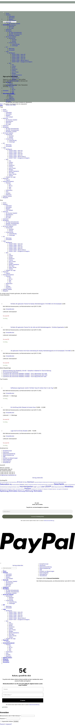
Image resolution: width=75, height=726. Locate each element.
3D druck (20, 482)
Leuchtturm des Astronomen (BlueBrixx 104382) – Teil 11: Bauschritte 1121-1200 (25, 373)
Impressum (6, 452)
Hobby (18, 486)
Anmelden (16, 721)
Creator (14, 66)
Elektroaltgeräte (7, 459)
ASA (13, 91)
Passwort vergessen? (6, 724)
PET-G (13, 89)
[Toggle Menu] (3, 12)
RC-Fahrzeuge (39, 489)
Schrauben (12, 50)
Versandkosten (10, 309)
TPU (13, 92)
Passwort (3, 718)
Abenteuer (30, 482)
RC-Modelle (50, 489)
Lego (7, 51)
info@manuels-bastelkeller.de (8, 475)
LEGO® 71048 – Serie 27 (15, 152)
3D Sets (25, 482)
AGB (4, 456)
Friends (14, 70)
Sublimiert (8, 29)
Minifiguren (12, 53)
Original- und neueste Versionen (18, 489)
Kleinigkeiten (28, 487)
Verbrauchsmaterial (11, 85)
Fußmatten (12, 16)
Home (7, 13)
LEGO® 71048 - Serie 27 (18, 56)
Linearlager (15, 45)
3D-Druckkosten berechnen (10, 372)
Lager (35, 486)
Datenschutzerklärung (9, 453)
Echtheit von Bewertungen (10, 458)
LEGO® (48, 486)
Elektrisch (11, 98)
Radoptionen (33, 489)
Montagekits (9, 489)
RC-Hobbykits (44, 489)
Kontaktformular (7, 450)
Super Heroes (15, 78)
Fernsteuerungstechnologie (42, 484)
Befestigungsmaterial (62, 482)
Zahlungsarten (7, 461)
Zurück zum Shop (11, 105)
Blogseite (8, 101)
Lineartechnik (12, 42)
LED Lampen (12, 20)
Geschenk (59, 484)
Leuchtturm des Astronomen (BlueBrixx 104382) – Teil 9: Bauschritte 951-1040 (24, 376)
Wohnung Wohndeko (33, 491)
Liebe (52, 486)
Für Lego (11, 28)
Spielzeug (4, 491)
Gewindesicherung (3, 486)
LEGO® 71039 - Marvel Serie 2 (20, 60)
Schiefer (8, 193)
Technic (14, 79)
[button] (6, 25)
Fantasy (26, 484)
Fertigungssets (51, 484)
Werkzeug (11, 48)
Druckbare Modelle (15, 484)
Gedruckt (8, 22)
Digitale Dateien (7, 196)
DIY (7, 47)
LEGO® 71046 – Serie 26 (15, 153)
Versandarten (6, 462)
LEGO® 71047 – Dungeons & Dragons (19, 158)
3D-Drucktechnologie (4, 482)
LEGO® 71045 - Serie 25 (18, 59)
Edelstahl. (22, 484)
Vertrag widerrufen (37, 477)
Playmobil (8, 82)
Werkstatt (11, 26)
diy (11, 484)
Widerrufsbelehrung (8, 455)
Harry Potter (15, 72)
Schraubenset (65, 489)
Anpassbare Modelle (38, 482)
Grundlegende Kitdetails (11, 486)
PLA (13, 88)
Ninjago (14, 73)
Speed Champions (17, 75)
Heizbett (14, 39)
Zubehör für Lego (13, 81)
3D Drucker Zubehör (14, 23)
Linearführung (15, 44)
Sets (10, 63)
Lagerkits (38, 486)
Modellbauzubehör (3, 489)
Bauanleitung (55, 482)
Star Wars (14, 76)
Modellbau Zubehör (14, 35)
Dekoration (4, 484)
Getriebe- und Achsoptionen (69, 484)
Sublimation (12, 94)
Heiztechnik (12, 38)
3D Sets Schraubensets (15, 32)
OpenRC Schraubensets (15, 34)
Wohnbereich (12, 25)
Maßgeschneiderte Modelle (59, 486)
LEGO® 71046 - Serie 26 (18, 57)
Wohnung (21, 491)
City (13, 64)
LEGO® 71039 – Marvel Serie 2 (17, 156)
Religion (11, 19)
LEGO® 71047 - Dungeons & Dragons (22, 61)
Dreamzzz (14, 69)
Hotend (14, 41)
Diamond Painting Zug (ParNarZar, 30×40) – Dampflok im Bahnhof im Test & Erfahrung (27, 370)
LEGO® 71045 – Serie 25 (15, 155)
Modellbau (9, 31)
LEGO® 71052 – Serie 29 (15, 150)
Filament (11, 86)
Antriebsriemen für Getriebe (47, 482)
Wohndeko (12, 17)
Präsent (27, 489)
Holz (7, 191)
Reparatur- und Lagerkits (57, 489)
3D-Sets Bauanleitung (12, 482)
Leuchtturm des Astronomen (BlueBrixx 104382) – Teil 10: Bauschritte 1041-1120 (25, 375)
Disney (13, 67)
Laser (43, 487)
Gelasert (8, 15)
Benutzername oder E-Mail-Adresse (10, 715)
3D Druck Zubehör (11, 37)
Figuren (11, 83)
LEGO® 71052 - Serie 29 (18, 54)
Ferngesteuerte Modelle (32, 484)
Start (1, 104)
